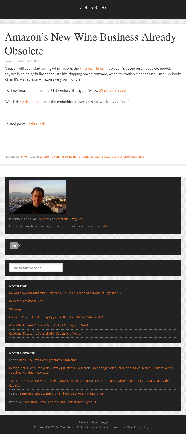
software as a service (115, 157)
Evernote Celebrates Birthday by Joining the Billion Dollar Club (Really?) (56, 317)
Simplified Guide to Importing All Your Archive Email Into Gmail (62, 394)
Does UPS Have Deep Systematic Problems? (48, 360)
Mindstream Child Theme (77, 427)
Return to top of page (93, 422)
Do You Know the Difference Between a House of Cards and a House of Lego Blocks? (65, 293)
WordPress (134, 427)
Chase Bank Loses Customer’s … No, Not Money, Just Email (48, 325)
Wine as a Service (112, 90)
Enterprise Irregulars (69, 219)
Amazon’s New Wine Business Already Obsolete (90, 43)
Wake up (15, 309)
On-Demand (86, 157)
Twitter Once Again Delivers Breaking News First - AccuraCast (49, 381)
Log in (148, 427)
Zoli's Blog (93, 7)
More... (107, 226)
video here (30, 101)
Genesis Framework (112, 427)
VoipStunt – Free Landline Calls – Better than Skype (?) (59, 402)
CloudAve (43, 219)
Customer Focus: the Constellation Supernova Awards (45, 333)
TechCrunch (36, 124)
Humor (24, 157)
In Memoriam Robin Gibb (26, 301)
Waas (133, 157)
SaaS (98, 157)
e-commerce (60, 157)
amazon (45, 157)
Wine (141, 157)
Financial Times (92, 68)
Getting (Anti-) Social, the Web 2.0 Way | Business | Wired (47, 368)
